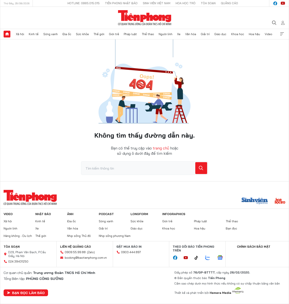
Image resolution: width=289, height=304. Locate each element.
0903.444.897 (131, 252)
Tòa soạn (208, 3)
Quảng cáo (229, 3)
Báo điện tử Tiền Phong (144, 17)
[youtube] (282, 3)
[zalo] (209, 258)
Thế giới (99, 34)
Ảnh (70, 214)
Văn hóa (190, 34)
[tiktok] (198, 257)
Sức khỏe (82, 34)
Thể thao (148, 34)
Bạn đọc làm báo (28, 293)
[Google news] (222, 258)
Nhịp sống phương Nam (115, 236)
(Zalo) (91, 252)
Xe (178, 34)
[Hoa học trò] (280, 201)
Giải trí (205, 34)
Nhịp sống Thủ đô (79, 236)
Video (268, 34)
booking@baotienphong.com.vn (86, 258)
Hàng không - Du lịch (18, 236)
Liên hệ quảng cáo (75, 247)
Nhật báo (43, 214)
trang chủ (161, 148)
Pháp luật (130, 34)
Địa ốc (66, 34)
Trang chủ (7, 34)
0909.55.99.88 (75, 252)
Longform (139, 214)
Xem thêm (282, 34)
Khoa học (237, 34)
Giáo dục (220, 34)
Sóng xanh (50, 34)
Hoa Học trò (185, 3)
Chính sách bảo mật (253, 247)
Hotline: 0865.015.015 (83, 3)
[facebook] (275, 3)
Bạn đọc (231, 228)
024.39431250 (18, 261)
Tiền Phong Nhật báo (121, 3)
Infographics (173, 214)
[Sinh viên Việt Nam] (255, 201)
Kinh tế (34, 34)
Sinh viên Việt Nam (156, 3)
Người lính (165, 34)
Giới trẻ (114, 34)
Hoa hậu (254, 34)
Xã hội (20, 34)
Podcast (106, 214)
